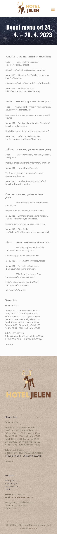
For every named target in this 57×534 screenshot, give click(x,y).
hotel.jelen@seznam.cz (22, 497)
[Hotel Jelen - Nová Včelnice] (28, 7)
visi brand (32, 528)
